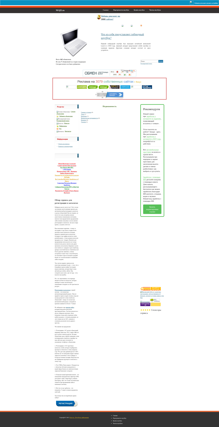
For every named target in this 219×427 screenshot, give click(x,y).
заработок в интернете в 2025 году (152, 137)
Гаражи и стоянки (86, 112)
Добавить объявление (66, 116)
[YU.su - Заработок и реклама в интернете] (156, 306)
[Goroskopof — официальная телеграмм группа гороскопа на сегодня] (145, 306)
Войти (100, 26)
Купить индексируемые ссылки (152, 209)
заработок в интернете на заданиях (152, 117)
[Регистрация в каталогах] (67, 406)
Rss (60, 129)
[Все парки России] (155, 302)
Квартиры (84, 116)
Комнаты (83, 120)
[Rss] (141, 25)
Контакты (68, 131)
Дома (82, 114)
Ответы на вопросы (63, 144)
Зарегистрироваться (112, 26)
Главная (105, 10)
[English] (134, 25)
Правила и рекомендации (65, 146)
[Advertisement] (149, 251)
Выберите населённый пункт (86, 26)
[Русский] (125, 25)
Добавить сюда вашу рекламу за (206, 3)
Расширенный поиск (146, 63)
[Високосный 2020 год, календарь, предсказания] (152, 298)
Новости (66, 123)
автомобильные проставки (151, 150)
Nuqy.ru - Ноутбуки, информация (79, 417)
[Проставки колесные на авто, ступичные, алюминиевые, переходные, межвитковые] (156, 290)
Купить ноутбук (139, 10)
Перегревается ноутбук (121, 10)
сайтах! (110, 17)
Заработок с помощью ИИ (151, 178)
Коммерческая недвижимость (89, 118)
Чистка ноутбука (155, 10)
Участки (83, 122)
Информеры (63, 126)
